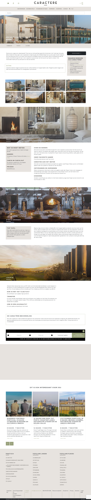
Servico (29, 499)
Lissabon (18, 41)
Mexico (36, 479)
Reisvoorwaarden (56, 490)
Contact (65, 8)
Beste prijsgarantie (75, 62)
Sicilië (62, 462)
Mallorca (63, 467)
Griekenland (37, 457)
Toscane (63, 457)
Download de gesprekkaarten (15, 469)
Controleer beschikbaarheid (78, 335)
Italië (35, 462)
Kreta (62, 484)
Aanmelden (83, 499)
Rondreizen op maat (41, 8)
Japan (35, 477)
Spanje (35, 465)
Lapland (36, 484)
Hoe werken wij (11, 462)
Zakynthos (64, 482)
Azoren (63, 472)
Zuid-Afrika (37, 474)
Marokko (36, 472)
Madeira (63, 470)
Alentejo (63, 474)
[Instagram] (18, 3)
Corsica (63, 477)
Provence (63, 479)
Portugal (9, 41)
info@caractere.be (36, 490)
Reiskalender (10, 473)
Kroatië (36, 467)
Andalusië (63, 465)
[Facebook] (13, 3)
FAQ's (8, 478)
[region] (45, 362)
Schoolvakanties (11, 476)
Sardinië (63, 460)
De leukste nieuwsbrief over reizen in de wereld (18, 466)
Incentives (59, 8)
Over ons (9, 457)
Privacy (72, 490)
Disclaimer (65, 490)
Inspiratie (51, 8)
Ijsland (36, 482)
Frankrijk (36, 470)
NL (72, 8)
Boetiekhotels (30, 8)
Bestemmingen (21, 8)
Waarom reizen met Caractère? (15, 460)
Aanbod (77, 490)
